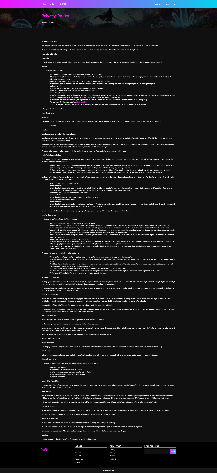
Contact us (157, 4)
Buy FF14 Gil (63, 4)
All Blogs (52, 4)
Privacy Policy (78, 453)
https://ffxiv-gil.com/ (82, 102)
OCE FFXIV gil (113, 459)
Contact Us (77, 462)
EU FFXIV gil (112, 453)
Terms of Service (79, 459)
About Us (77, 450)
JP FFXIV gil (112, 456)
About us (168, 4)
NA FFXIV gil (112, 450)
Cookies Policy (78, 456)
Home (44, 4)
